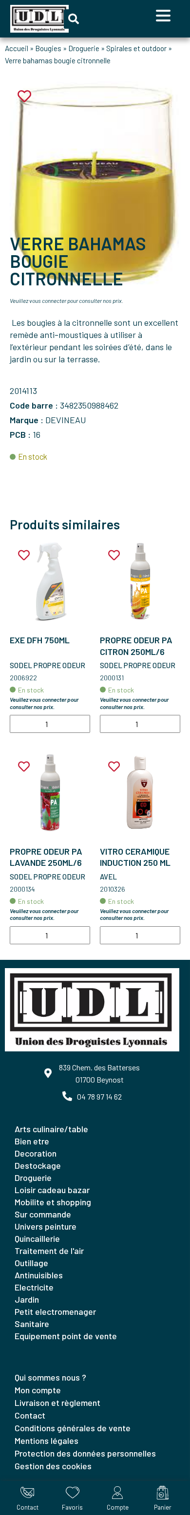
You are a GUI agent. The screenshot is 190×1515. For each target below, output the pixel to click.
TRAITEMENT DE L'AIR (49, 1250)
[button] (73, 19)
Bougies (48, 48)
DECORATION (36, 1153)
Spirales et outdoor (136, 48)
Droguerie (83, 48)
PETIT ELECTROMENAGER (55, 1311)
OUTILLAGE (31, 1262)
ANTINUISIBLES (39, 1275)
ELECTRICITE (34, 1287)
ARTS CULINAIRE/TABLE (51, 1128)
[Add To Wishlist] (24, 555)
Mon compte (38, 1389)
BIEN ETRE (32, 1141)
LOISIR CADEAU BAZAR (52, 1189)
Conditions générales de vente (73, 1427)
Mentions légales (46, 1440)
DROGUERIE (33, 1177)
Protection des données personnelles (85, 1453)
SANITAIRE (32, 1323)
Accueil (16, 48)
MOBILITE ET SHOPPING (53, 1202)
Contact (30, 1415)
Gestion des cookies (53, 1465)
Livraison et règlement (57, 1402)
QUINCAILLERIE (37, 1238)
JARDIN (27, 1299)
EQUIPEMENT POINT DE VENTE (66, 1335)
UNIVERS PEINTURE (45, 1226)
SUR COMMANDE (43, 1214)
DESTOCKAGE (38, 1165)
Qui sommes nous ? (50, 1377)
